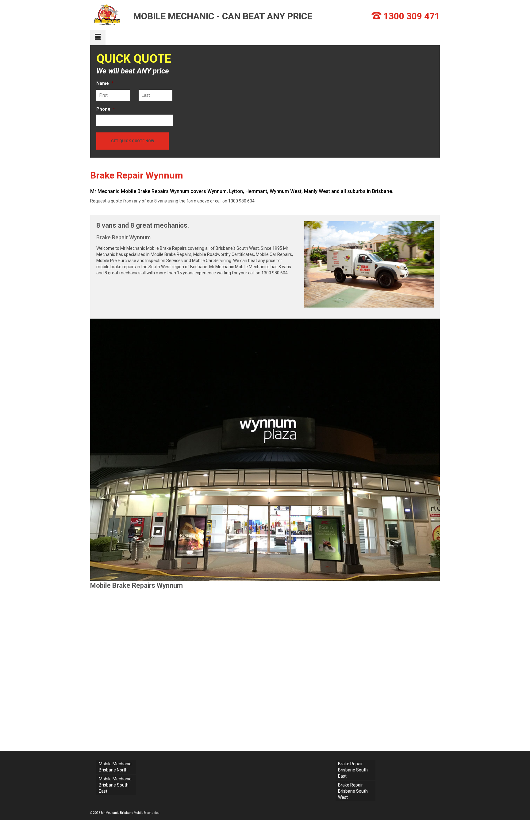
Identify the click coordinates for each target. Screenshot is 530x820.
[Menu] (98, 37)
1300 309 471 (411, 16)
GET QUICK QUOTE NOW (132, 141)
